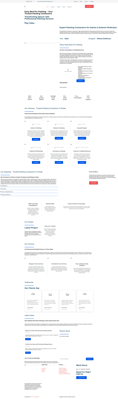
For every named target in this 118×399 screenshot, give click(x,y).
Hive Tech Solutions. (34, 396)
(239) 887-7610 (82, 377)
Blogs (64, 6)
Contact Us (69, 6)
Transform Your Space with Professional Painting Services (38, 344)
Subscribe (89, 358)
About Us (53, 6)
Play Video (30, 23)
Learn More (36, 139)
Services (58, 6)
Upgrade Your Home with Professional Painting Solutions (38, 330)
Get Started (89, 6)
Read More (80, 80)
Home (47, 6)
